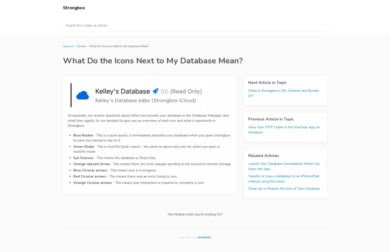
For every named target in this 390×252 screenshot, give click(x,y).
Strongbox (74, 8)
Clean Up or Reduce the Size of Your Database (284, 188)
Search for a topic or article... (87, 25)
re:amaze (204, 237)
